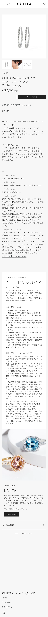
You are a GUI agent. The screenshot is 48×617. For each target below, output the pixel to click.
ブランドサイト (8, 607)
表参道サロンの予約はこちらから (17, 104)
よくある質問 (8, 524)
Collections (6, 602)
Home (4, 597)
